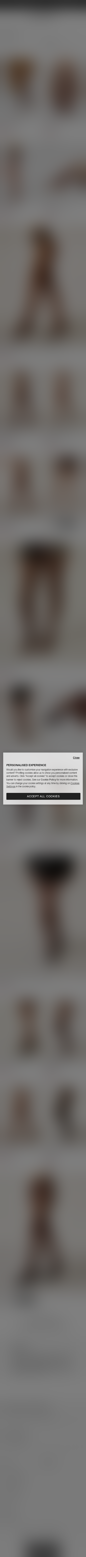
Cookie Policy (48, 779)
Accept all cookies (43, 796)
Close (76, 757)
